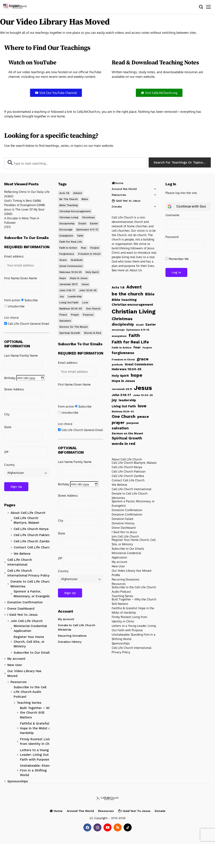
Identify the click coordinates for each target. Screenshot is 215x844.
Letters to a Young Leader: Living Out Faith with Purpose (34, 754)
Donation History (69, 641)
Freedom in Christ (89, 253)
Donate (117, 206)
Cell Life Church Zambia (32, 541)
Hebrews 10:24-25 (70, 272)
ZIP (6, 452)
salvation (65, 320)
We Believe (22, 554)
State (7, 427)
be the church (68, 199)
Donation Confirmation (25, 602)
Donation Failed (122, 519)
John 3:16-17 (67, 290)
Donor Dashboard (20, 608)
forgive (94, 247)
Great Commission (71, 266)
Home (119, 183)
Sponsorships (17, 781)
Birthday (10, 378)
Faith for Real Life (70, 241)
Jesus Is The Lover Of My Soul (24, 209)
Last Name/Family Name (21, 355)
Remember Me (178, 259)
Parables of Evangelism (20, 205)
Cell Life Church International (19, 562)
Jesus (85, 284)
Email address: (14, 256)
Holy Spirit (92, 272)
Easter (94, 223)
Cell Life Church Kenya (31, 529)
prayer (75, 314)
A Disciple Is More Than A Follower (21, 220)
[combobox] (75, 163)
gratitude (77, 259)
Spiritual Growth (69, 332)
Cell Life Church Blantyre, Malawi (26, 520)
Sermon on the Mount (73, 326)
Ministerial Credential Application (30, 628)
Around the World (124, 189)
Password (171, 237)
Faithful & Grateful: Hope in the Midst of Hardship (36, 728)
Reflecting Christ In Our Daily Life (27, 191)
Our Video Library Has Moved (24, 673)
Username (172, 215)
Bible (85, 199)
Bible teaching (68, 205)
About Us (136, 270)
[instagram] (97, 827)
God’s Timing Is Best (18, 200)
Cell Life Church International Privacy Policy (28, 573)
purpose (88, 314)
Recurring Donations (72, 635)
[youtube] (107, 827)
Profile (116, 575)
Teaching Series (29, 703)
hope (62, 278)
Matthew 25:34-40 (70, 308)
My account (16, 659)
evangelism (66, 235)
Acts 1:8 (64, 193)
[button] (13, 5)
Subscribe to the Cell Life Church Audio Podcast (30, 692)
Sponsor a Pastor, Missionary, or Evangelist (33, 594)
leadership (75, 296)
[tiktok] (128, 827)
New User (14, 665)
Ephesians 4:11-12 (87, 229)
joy (61, 296)
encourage (65, 229)
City (6, 414)
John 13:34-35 (88, 290)
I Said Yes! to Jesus (22, 615)
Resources (18, 682)
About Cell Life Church (27, 513)
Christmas (88, 217)
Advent (77, 193)
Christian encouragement (74, 211)
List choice (11, 317)
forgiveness (66, 253)
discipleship (67, 223)
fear (83, 247)
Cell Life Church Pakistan (33, 535)
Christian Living (68, 217)
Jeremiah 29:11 (68, 284)
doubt (82, 223)
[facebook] (87, 827)
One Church (93, 308)
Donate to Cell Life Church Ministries (31, 584)
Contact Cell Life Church (33, 547)
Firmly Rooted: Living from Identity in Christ (37, 741)
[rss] (118, 827)
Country (9, 464)
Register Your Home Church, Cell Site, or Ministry (29, 641)
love (85, 302)
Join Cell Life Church (26, 621)
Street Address (14, 389)
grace (63, 259)
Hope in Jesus (79, 278)
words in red (92, 332)
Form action (12, 300)
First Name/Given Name (20, 278)
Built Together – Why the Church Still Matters (36, 712)
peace (63, 314)
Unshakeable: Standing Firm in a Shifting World (38, 770)
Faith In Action (68, 247)
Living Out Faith (68, 302)
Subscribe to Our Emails (32, 652)
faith (80, 235)
